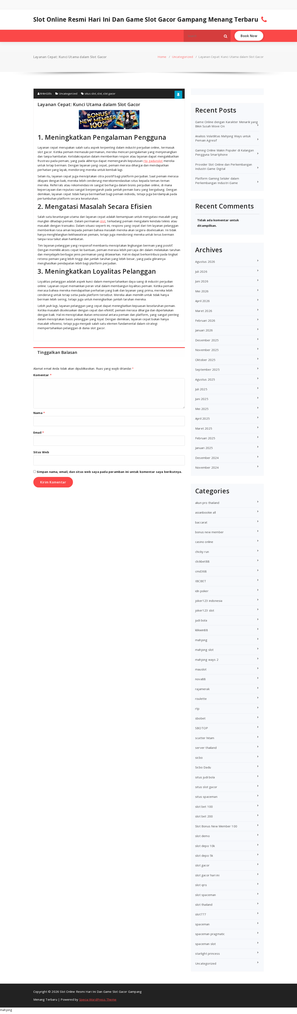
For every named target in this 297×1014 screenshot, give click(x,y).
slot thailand (204, 904)
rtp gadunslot (153, 161)
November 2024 (207, 467)
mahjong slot (204, 650)
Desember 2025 (207, 340)
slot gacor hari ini (207, 875)
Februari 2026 (205, 320)
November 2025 (207, 350)
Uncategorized (182, 57)
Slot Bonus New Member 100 (216, 826)
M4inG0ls (45, 93)
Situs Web (41, 452)
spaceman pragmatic (210, 934)
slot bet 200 (204, 816)
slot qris (201, 885)
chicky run (202, 552)
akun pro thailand (207, 503)
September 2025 (207, 369)
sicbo (199, 757)
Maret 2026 (203, 311)
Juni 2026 (201, 281)
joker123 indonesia (208, 601)
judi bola (201, 620)
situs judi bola (205, 777)
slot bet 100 (204, 806)
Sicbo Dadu (203, 767)
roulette (201, 699)
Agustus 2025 (205, 379)
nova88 (200, 679)
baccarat (201, 522)
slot (99, 93)
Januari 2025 (204, 448)
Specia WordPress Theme (97, 999)
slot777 (200, 914)
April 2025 (202, 418)
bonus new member (209, 532)
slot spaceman (205, 895)
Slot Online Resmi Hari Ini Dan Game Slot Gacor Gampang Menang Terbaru (145, 19)
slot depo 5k (204, 855)
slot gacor (109, 93)
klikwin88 (201, 630)
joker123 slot (204, 610)
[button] (226, 36)
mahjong (201, 640)
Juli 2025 (201, 389)
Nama (39, 413)
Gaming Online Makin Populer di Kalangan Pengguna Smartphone (224, 152)
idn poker (202, 591)
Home (162, 57)
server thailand (206, 748)
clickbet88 (202, 561)
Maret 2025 (203, 428)
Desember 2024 (207, 458)
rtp (197, 709)
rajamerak (202, 689)
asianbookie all (205, 512)
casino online (204, 542)
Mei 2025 (202, 409)
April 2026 (202, 301)
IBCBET (200, 581)
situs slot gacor (206, 787)
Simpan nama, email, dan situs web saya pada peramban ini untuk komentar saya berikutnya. (109, 472)
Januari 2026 (204, 330)
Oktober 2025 (205, 360)
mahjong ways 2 (206, 660)
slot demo (202, 836)
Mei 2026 (202, 291)
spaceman (202, 924)
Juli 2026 (201, 271)
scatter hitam (204, 738)
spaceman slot (205, 944)
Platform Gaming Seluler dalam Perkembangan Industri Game (217, 180)
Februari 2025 (205, 438)
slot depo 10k (205, 846)
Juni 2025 (201, 399)
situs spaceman (206, 797)
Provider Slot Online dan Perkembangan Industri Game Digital (223, 166)
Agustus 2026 (205, 262)
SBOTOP (201, 728)
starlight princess (207, 953)
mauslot (200, 669)
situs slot (90, 93)
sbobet (200, 718)
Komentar (42, 375)
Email (38, 432)
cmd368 (201, 571)
